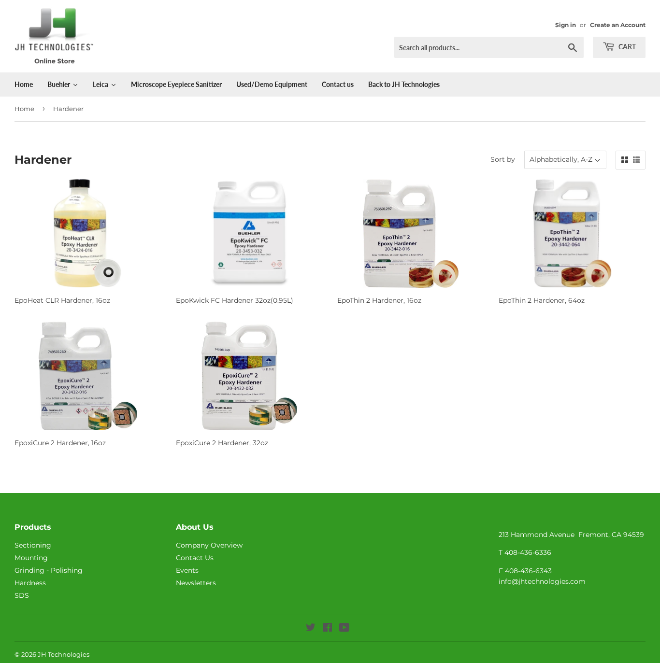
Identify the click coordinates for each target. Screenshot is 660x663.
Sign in (565, 24)
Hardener (68, 109)
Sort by (502, 159)
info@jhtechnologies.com (542, 581)
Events (187, 570)
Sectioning (32, 545)
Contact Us (195, 557)
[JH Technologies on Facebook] (327, 628)
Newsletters (196, 582)
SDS (21, 595)
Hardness (30, 582)
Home (24, 109)
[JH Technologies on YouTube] (344, 628)
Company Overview (209, 545)
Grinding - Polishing (48, 570)
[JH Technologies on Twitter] (311, 628)
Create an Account (618, 24)
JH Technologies (63, 654)
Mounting (31, 557)
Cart (626, 46)
